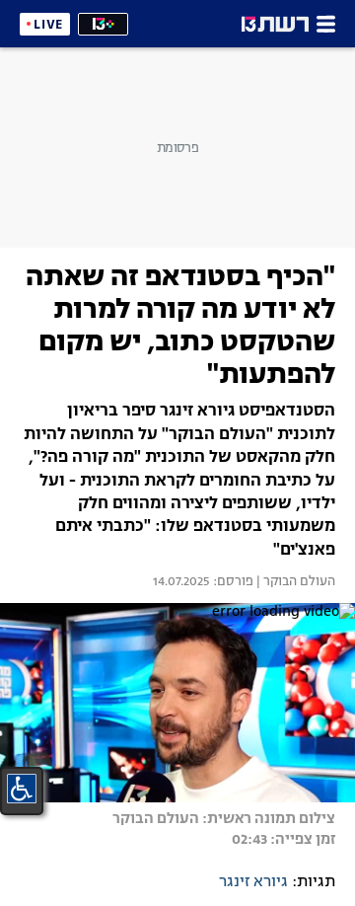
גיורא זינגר (253, 882)
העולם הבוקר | (294, 582)
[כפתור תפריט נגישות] (21, 788)
